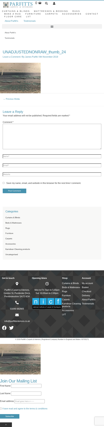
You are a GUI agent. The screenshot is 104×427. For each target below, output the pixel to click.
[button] (46, 3)
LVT (28, 16)
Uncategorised (11, 254)
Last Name (5, 393)
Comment (8, 122)
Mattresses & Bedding (51, 11)
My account (87, 283)
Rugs (76, 11)
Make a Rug (12, 14)
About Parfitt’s (11, 21)
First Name (5, 386)
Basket (85, 287)
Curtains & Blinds (16, 11)
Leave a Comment (11, 57)
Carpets (51, 14)
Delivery (86, 295)
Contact (92, 14)
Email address (7, 401)
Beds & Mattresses (13, 223)
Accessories (72, 14)
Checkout (86, 291)
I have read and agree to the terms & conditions (24, 408)
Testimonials (30, 21)
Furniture (33, 14)
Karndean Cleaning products (17, 249)
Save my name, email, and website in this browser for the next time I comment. (43, 183)
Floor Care (13, 16)
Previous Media (11, 99)
